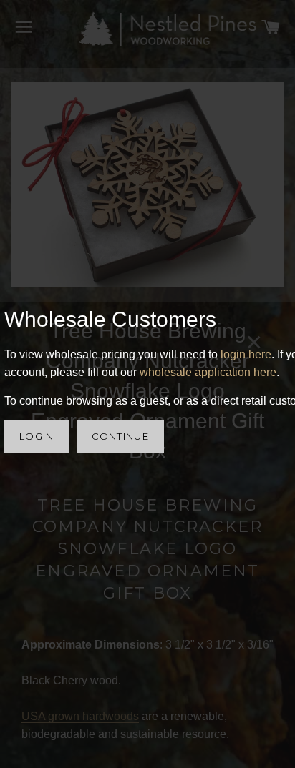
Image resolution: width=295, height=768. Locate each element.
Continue (120, 436)
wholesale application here (208, 372)
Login (36, 436)
